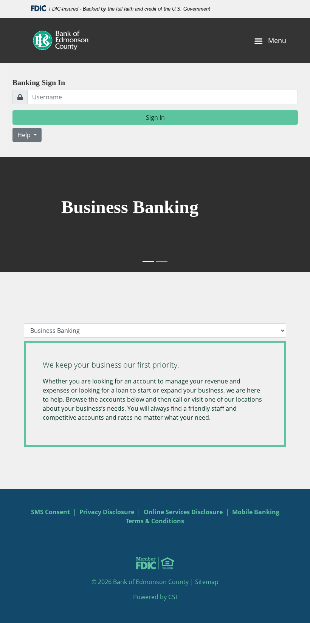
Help (24, 135)
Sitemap (207, 582)
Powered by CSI (155, 597)
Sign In (155, 117)
